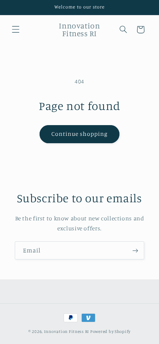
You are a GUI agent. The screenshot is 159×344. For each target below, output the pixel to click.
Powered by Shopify (110, 331)
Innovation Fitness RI (66, 331)
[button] (15, 29)
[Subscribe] (135, 250)
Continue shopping (79, 133)
